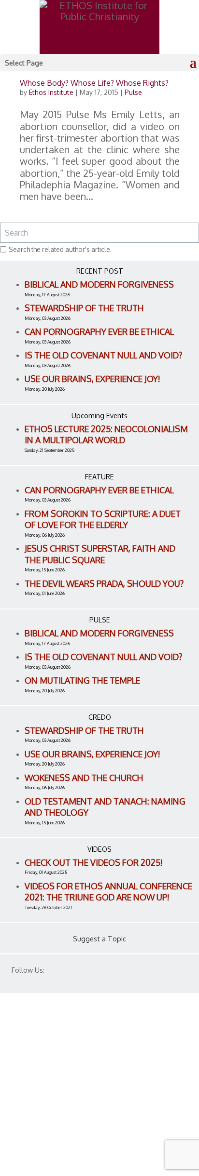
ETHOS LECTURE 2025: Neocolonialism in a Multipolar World (106, 434)
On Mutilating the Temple (82, 680)
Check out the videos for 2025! (94, 862)
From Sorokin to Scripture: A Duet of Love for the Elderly (103, 519)
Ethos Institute (51, 92)
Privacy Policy (39, 1108)
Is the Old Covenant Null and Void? (103, 355)
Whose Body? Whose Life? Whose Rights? (94, 83)
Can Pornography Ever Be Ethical (99, 331)
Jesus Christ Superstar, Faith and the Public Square (100, 554)
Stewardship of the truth (84, 308)
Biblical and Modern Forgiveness (99, 284)
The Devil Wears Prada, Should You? (104, 583)
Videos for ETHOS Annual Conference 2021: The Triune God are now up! (108, 892)
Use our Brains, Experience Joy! (92, 378)
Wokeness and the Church (84, 777)
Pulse (133, 92)
